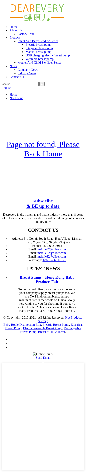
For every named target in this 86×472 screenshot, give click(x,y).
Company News (28, 69)
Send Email (43, 357)
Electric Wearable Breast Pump (42, 328)
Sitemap (43, 321)
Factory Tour (26, 34)
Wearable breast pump (40, 59)
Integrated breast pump (40, 48)
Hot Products (73, 317)
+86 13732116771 (54, 260)
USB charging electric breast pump (48, 55)
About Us (16, 30)
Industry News (27, 73)
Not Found (16, 98)
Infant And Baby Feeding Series (38, 41)
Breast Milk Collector (51, 331)
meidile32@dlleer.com (51, 249)
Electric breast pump (38, 44)
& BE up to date (43, 203)
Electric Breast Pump (56, 324)
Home (13, 26)
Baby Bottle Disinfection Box (22, 324)
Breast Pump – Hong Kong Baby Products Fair (47, 279)
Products (15, 37)
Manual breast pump (38, 51)
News (13, 66)
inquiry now (43, 221)
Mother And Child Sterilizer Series (39, 62)
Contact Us (17, 77)
